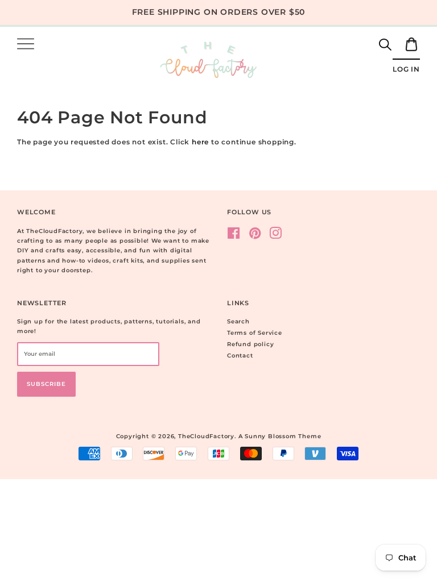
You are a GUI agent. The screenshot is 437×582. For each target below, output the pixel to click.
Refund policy (250, 344)
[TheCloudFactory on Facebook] (234, 236)
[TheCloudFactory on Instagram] (275, 236)
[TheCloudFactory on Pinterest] (255, 236)
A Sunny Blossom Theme (279, 436)
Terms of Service (254, 332)
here (200, 142)
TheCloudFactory (206, 436)
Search (238, 321)
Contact (240, 355)
